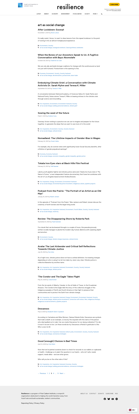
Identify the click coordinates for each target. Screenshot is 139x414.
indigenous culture (78, 183)
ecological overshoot (59, 47)
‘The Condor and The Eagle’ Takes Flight (59, 276)
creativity (55, 211)
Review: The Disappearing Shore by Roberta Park (63, 218)
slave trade (74, 75)
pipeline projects (90, 183)
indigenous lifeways (94, 299)
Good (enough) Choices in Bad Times (57, 341)
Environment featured (65, 103)
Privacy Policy (39, 403)
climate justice (57, 269)
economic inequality (59, 156)
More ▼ (95, 14)
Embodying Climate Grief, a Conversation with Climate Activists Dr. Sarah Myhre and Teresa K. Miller (67, 84)
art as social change (46, 47)
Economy (55, 14)
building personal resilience (61, 106)
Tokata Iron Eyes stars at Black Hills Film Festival (63, 163)
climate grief (73, 106)
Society (87, 14)
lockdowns (80, 47)
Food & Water (77, 14)
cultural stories (57, 131)
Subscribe (109, 393)
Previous (42, 373)
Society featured (65, 73)
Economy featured (52, 154)
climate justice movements (61, 299)
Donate (101, 393)
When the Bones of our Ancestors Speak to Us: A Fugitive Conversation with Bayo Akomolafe (68, 56)
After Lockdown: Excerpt (51, 29)
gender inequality (70, 156)
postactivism (66, 75)
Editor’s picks (70, 332)
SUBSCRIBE (114, 4)
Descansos (43, 308)
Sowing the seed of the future (53, 113)
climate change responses (61, 239)
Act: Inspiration (44, 103)
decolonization (57, 75)
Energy (46, 14)
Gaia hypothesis (71, 47)
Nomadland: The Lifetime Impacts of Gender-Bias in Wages (69, 138)
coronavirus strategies (59, 334)
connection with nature (77, 299)
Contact (92, 393)
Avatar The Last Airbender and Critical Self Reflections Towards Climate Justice (66, 247)
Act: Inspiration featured (57, 209)
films (85, 299)
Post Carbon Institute (116, 10)
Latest (39, 14)
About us (84, 393)
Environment (65, 14)
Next (62, 373)
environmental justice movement (62, 183)
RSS (116, 393)
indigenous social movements (47, 301)
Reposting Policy (27, 403)
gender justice (81, 156)
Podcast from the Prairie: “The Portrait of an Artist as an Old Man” (69, 192)
